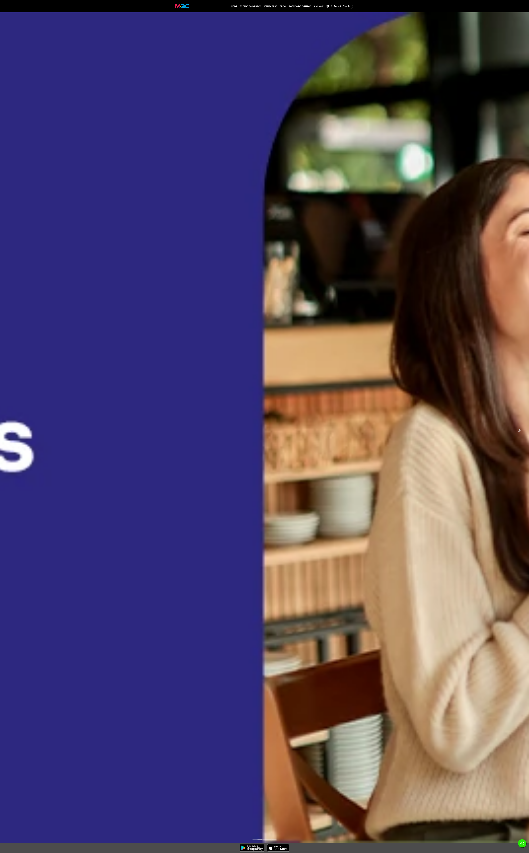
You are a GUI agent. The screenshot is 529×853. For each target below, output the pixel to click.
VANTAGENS (270, 6)
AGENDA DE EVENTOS (300, 6)
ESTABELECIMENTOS (250, 6)
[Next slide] (519, 430)
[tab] (255, 839)
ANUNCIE (318, 6)
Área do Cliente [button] (342, 6)
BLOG (283, 6)
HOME (234, 6)
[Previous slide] (9, 430)
